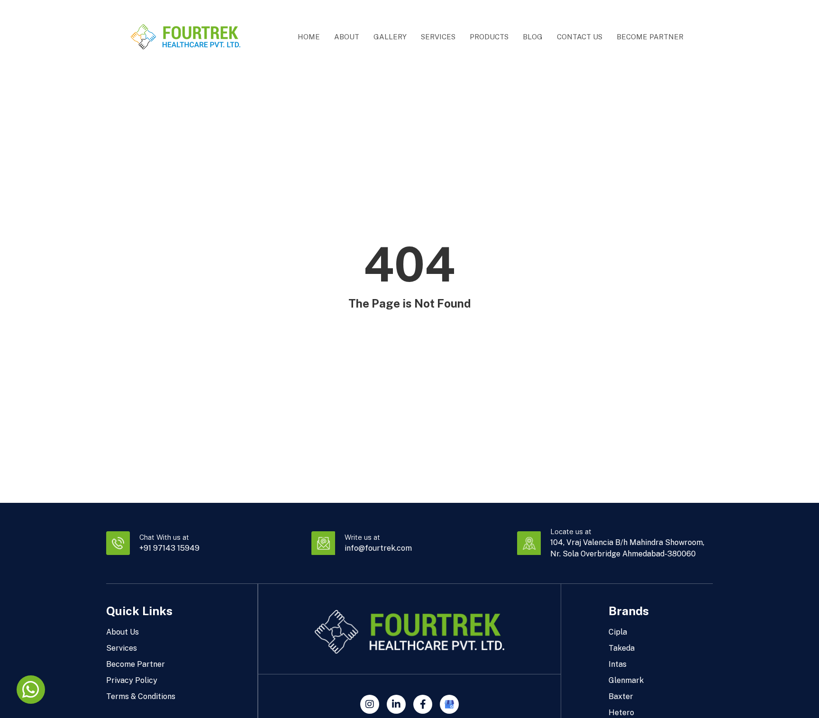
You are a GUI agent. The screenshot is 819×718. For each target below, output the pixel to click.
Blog (533, 37)
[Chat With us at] (118, 543)
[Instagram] (369, 704)
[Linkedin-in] (396, 704)
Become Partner (650, 37)
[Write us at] (323, 543)
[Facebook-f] (422, 704)
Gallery (390, 37)
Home (309, 37)
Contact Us (579, 37)
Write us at (362, 537)
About (346, 37)
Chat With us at (164, 537)
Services (438, 37)
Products (489, 37)
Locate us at (571, 531)
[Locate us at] (529, 543)
